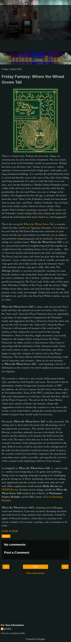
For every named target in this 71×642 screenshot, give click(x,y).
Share (6, 536)
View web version (35, 573)
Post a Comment (16, 552)
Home (35, 567)
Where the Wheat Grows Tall (38, 224)
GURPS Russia (10, 489)
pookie (7, 629)
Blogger (41, 639)
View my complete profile (13, 633)
